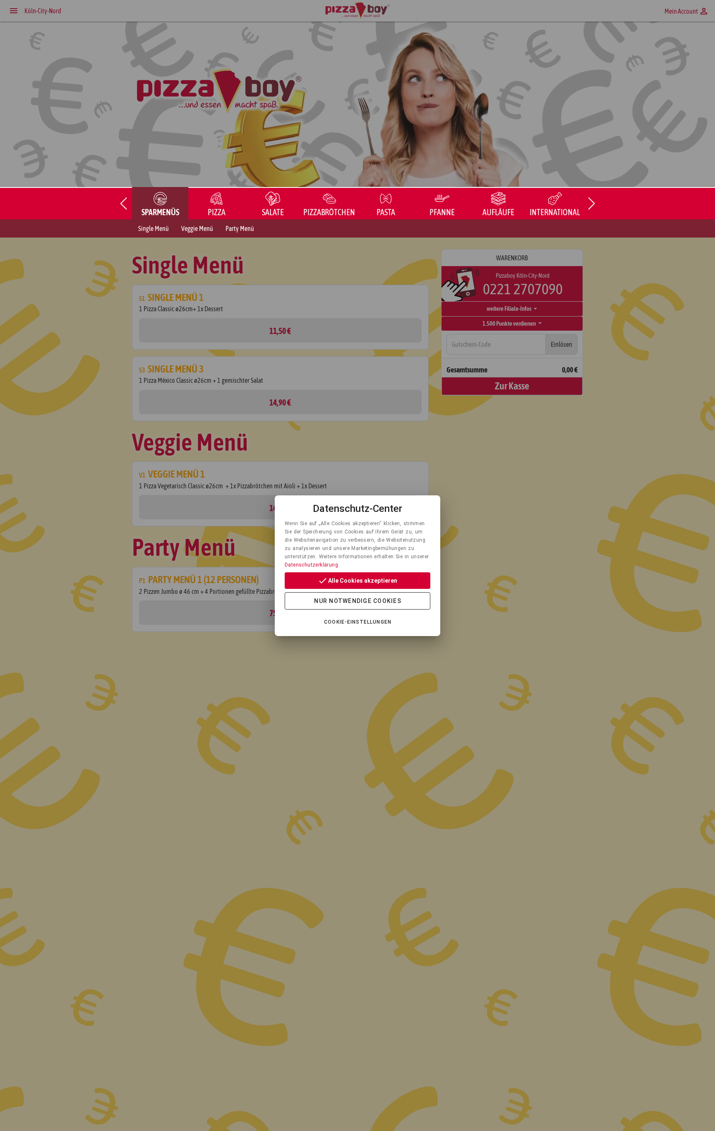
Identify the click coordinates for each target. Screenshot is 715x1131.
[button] (123, 203)
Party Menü (240, 228)
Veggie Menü (197, 228)
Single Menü (153, 228)
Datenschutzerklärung (311, 565)
